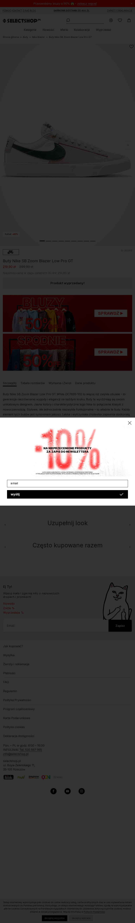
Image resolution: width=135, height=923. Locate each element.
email (14, 483)
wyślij (15, 494)
